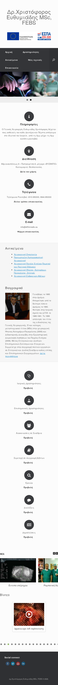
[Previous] (54, 553)
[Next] (57, 553)
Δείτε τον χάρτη (28, 171)
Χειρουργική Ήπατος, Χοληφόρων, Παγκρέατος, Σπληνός (30, 271)
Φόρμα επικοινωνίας (28, 231)
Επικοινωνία (11, 67)
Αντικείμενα (11, 59)
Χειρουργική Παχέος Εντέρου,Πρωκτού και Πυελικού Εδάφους (32, 265)
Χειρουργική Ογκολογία (25, 254)
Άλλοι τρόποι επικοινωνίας (28, 201)
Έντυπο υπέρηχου (18, 585)
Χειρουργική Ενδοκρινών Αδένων (29, 276)
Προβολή (28, 388)
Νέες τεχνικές (35, 59)
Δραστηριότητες (31, 52)
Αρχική (8, 52)
